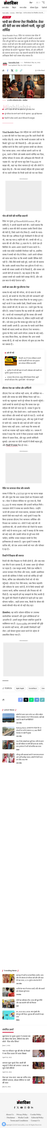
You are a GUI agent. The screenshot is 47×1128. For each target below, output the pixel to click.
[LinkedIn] (32, 1107)
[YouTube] (21, 1107)
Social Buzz (33, 688)
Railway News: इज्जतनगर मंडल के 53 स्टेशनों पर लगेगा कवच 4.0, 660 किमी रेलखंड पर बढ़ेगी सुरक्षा (28, 730)
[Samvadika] (10, 2)
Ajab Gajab (20, 688)
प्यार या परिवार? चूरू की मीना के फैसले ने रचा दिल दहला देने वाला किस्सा (16, 1052)
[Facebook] (14, 1107)
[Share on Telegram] (36, 700)
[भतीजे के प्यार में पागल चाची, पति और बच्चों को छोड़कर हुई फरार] (8, 992)
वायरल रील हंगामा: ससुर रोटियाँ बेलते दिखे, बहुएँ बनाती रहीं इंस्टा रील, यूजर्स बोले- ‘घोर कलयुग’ (22, 378)
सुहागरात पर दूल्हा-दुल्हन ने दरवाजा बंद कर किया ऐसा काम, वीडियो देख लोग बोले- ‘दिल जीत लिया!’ (16, 1039)
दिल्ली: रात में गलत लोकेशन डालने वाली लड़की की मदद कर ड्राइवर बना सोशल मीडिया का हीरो (30, 361)
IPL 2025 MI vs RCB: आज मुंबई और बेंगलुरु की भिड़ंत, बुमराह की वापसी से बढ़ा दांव (30, 1014)
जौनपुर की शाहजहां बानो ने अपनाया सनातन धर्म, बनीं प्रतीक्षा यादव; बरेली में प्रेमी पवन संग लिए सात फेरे (30, 757)
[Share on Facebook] (8, 70)
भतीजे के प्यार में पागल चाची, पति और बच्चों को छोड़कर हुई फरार (30, 990)
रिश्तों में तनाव (12, 445)
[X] (18, 1107)
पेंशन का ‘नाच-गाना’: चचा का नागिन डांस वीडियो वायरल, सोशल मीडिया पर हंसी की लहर (16, 1080)
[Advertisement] (23, 196)
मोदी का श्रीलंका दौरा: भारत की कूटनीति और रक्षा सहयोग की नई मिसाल (29, 1001)
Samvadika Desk (13, 62)
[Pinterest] (28, 1107)
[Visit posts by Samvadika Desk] (4, 64)
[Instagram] (25, 1107)
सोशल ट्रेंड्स (7, 17)
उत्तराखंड (18, 994)
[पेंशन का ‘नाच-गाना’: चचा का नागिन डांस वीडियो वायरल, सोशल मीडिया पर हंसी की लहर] (39, 1080)
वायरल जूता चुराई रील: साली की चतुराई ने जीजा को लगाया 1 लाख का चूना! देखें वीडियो (15, 1066)
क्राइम (17, 750)
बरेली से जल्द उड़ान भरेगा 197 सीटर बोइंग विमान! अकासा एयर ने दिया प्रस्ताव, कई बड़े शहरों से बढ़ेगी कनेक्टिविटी (30, 717)
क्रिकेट (18, 1020)
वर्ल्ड (17, 1006)
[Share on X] (12, 70)
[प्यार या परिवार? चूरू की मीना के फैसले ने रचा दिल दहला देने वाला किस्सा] (39, 1053)
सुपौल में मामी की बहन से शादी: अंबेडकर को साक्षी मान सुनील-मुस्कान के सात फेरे (23, 371)
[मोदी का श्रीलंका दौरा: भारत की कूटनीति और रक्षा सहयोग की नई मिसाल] (8, 1003)
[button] (31, 2)
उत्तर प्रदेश (19, 723)
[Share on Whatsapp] (16, 70)
